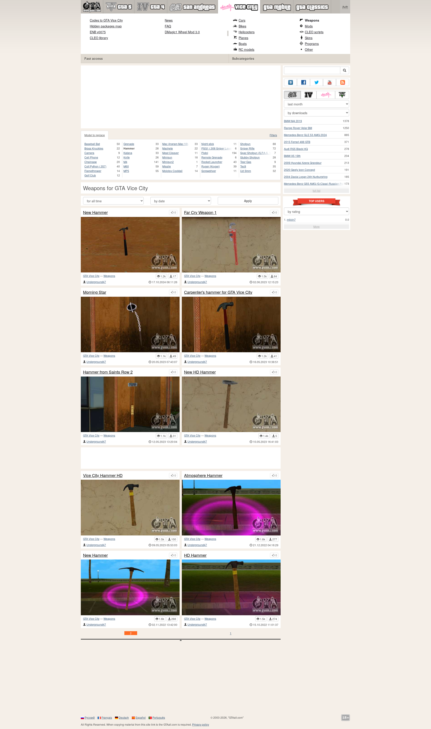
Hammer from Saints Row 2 (108, 372)
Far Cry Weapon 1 (200, 212)
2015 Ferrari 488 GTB (297, 142)
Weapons (312, 20)
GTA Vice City (91, 276)
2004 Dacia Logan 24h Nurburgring (306, 176)
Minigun (167, 157)
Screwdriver (208, 171)
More (316, 226)
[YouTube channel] (329, 82)
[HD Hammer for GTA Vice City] (231, 587)
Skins (308, 38)
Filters (273, 135)
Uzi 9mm (245, 171)
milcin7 (291, 219)
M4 (125, 162)
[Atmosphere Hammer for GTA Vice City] (231, 507)
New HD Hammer (200, 372)
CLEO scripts (314, 32)
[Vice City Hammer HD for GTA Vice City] (130, 507)
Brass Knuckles (93, 148)
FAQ (168, 26)
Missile (166, 166)
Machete (167, 148)
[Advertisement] (181, 96)
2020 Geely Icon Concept (299, 170)
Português (158, 717)
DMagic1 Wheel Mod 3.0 (182, 32)
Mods (309, 26)
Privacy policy (200, 724)
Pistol (204, 153)
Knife (126, 157)
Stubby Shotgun (250, 157)
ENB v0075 (98, 32)
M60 (126, 166)
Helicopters (247, 32)
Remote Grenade (211, 157)
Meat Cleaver (170, 153)
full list (316, 190)
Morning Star (94, 292)
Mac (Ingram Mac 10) (175, 144)
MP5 (126, 171)
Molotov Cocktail (172, 171)
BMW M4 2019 (293, 121)
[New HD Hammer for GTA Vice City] (231, 404)
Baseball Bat (92, 144)
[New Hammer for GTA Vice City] (130, 244)
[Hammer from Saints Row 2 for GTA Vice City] (130, 404)
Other (309, 49)
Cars (242, 20)
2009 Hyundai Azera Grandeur (302, 163)
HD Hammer (195, 555)
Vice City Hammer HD (103, 475)
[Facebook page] (303, 82)
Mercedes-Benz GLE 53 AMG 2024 (305, 135)
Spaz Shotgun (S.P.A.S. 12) (255, 153)
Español (141, 717)
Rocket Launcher (211, 162)
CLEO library (99, 38)
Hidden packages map (106, 26)
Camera (89, 153)
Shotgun (245, 144)
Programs (312, 43)
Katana (127, 153)
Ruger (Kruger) (210, 166)
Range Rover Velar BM (298, 128)
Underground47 (96, 282)
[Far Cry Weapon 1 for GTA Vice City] (231, 244)
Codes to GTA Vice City (106, 20)
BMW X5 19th (292, 156)
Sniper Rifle (247, 148)
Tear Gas (245, 162)
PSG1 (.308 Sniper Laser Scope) (216, 148)
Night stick (207, 144)
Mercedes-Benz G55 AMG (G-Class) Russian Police (315, 183)
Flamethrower (92, 171)
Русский (90, 717)
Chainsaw (90, 162)
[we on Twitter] (316, 82)
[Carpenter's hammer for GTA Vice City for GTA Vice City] (231, 324)
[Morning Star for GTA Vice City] (130, 324)
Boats (243, 43)
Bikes (242, 26)
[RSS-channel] (342, 82)
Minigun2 (168, 162)
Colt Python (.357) (95, 166)
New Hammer (95, 212)
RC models (246, 49)
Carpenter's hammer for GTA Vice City (218, 292)
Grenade (128, 144)
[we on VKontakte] (290, 82)
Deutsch (124, 717)
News (169, 20)
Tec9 (243, 166)
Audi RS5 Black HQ (296, 149)
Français (106, 717)
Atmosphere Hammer (203, 475)
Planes (243, 38)
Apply (248, 200)
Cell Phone (91, 157)
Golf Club (90, 175)
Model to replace (94, 135)
